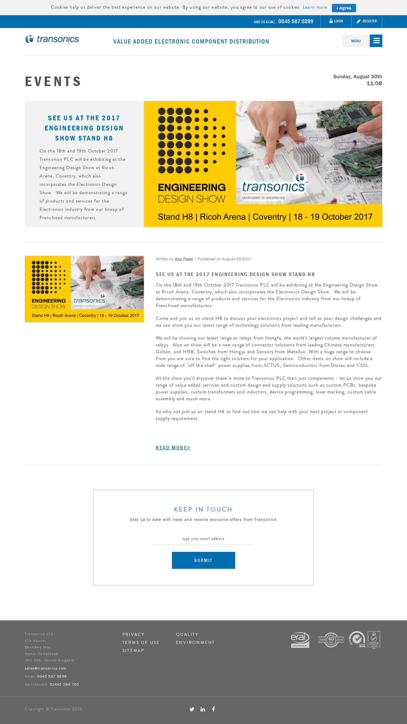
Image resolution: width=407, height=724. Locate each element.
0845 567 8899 (295, 21)
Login (338, 21)
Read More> (173, 447)
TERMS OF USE (141, 643)
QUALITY (187, 635)
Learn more (315, 7)
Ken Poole (184, 258)
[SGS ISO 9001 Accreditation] (364, 639)
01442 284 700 (64, 684)
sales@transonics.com (45, 668)
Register (369, 21)
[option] (203, 164)
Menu (356, 40)
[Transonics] (69, 39)
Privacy (133, 635)
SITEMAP (133, 651)
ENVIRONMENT (195, 643)
